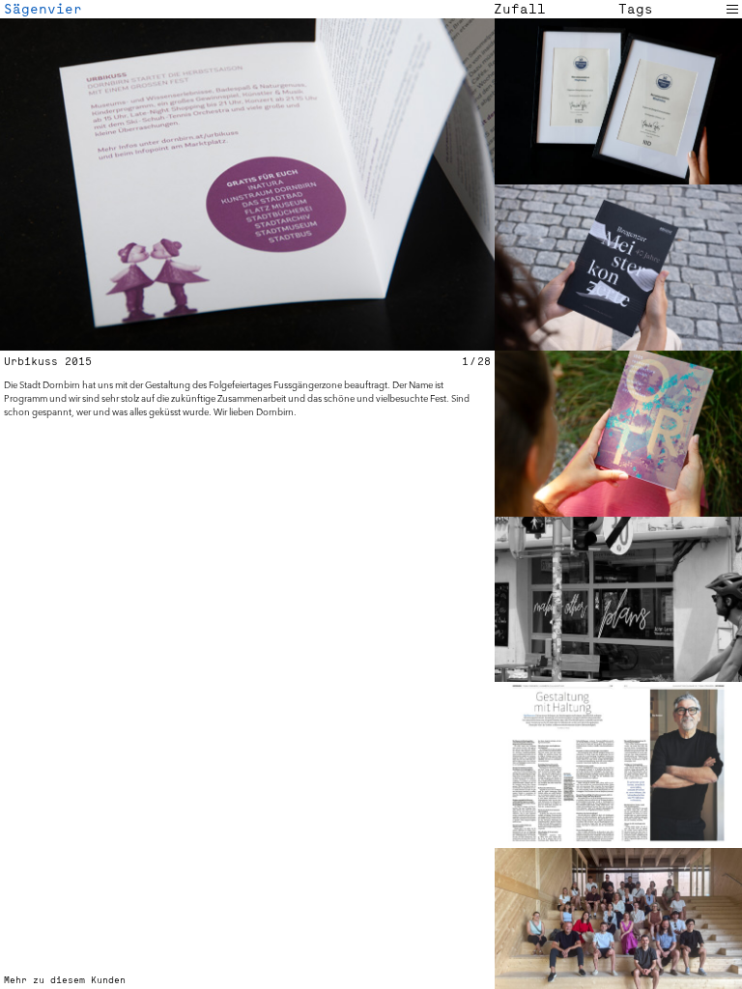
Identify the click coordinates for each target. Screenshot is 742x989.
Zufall (520, 9)
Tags (635, 9)
